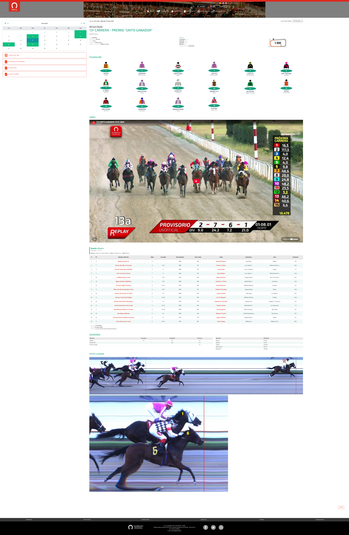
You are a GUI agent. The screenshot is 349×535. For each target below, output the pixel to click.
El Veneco (106, 91)
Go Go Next (214, 108)
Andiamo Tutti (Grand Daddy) (123, 297)
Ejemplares (190, 11)
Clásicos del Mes (13, 55)
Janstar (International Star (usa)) (123, 305)
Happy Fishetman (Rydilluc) (123, 281)
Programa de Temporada (16, 61)
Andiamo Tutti (214, 91)
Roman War (142, 73)
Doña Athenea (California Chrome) (123, 309)
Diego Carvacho (221, 277)
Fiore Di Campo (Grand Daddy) (123, 269)
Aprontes (177, 11)
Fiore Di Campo (178, 73)
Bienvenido (29, 519)
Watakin (106, 73)
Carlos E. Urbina (221, 265)
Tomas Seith (221, 269)
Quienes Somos (145, 519)
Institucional (87, 519)
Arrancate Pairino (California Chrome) (123, 317)
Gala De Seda (250, 91)
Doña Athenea (106, 109)
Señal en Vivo (205, 11)
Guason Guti (178, 91)
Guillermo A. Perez (221, 281)
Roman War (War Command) (123, 265)
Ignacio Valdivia (221, 317)
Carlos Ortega (221, 321)
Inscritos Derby (13, 74)
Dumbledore (142, 109)
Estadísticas (12, 68)
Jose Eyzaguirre (221, 309)
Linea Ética (204, 519)
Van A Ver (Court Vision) (123, 273)
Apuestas (202, 6)
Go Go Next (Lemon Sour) (123, 321)
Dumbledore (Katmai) (123, 313)
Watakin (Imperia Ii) (123, 261)
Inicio (152, 11)
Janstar (286, 91)
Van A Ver (214, 73)
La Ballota (250, 73)
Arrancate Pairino (178, 109)
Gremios (261, 519)
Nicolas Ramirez (221, 285)
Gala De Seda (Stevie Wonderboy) (123, 301)
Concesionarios (320, 519)
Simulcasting (220, 11)
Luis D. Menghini (221, 297)
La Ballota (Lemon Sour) (123, 277)
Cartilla (212, 6)
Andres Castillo (221, 293)
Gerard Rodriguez (221, 261)
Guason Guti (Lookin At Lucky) (123, 293)
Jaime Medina (221, 273)
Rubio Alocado (142, 91)
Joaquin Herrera (221, 305)
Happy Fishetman (286, 73)
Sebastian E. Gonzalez (221, 301)
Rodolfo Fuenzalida (221, 289)
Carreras (165, 11)
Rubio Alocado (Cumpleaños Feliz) (123, 289)
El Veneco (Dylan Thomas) (123, 285)
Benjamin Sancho (221, 313)
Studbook (222, 6)
